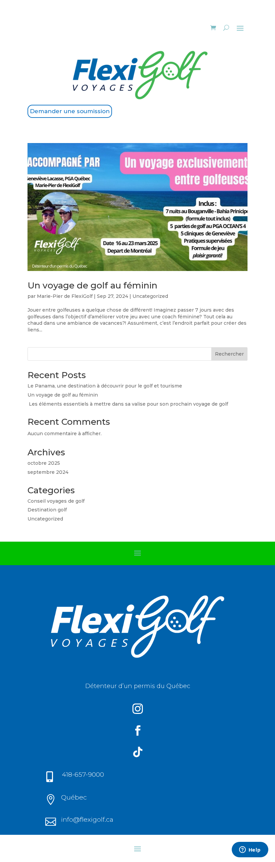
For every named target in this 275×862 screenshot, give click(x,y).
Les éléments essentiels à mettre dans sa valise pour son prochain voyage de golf (128, 404)
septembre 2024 (48, 472)
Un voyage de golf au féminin (92, 285)
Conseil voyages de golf (56, 501)
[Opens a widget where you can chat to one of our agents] (249, 850)
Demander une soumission (70, 111)
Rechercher (229, 354)
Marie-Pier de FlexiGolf (65, 296)
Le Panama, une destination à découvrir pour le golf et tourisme (105, 386)
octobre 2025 (44, 463)
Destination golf (47, 510)
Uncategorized (150, 296)
